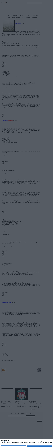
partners (5, 441)
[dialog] (26, 443)
